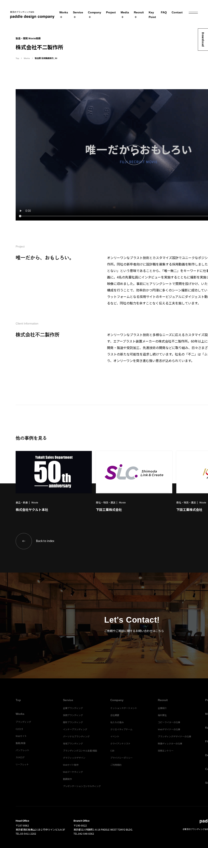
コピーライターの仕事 (169, 722)
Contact (177, 12)
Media (125, 12)
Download (203, 39)
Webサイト (21, 736)
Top (17, 58)
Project (111, 12)
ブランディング (23, 721)
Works (63, 12)
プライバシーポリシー (121, 757)
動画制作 (67, 779)
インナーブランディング (75, 729)
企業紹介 (162, 708)
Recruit (139, 12)
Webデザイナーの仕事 (169, 729)
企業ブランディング (73, 708)
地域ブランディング (73, 743)
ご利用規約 (115, 764)
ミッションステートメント (123, 708)
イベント (114, 736)
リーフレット (22, 764)
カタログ (20, 757)
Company (94, 12)
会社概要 (114, 715)
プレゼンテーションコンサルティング (82, 786)
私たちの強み (117, 722)
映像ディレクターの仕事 (170, 743)
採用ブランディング (73, 715)
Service (78, 12)
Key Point (152, 15)
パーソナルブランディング (76, 736)
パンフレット (22, 750)
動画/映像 (20, 743)
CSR (112, 750)
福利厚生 (162, 715)
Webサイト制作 (71, 764)
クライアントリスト (120, 743)
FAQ (164, 12)
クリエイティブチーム (121, 729)
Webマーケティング (73, 771)
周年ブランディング (73, 722)
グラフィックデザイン (74, 757)
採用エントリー (165, 750)
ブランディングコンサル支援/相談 (80, 750)
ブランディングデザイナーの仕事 (174, 736)
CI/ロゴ (19, 728)
